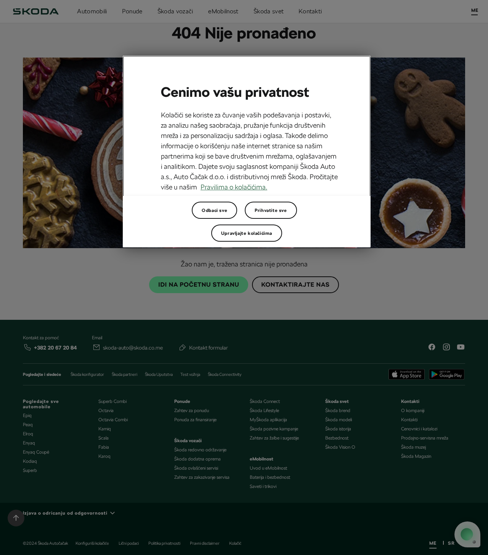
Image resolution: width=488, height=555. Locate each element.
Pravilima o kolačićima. (234, 187)
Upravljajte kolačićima (246, 233)
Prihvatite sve (271, 210)
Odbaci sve (214, 210)
